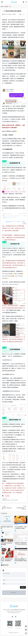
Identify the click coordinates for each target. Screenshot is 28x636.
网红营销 (6, 6)
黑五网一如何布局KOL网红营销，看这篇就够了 (6, 559)
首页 (3, 6)
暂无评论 (6, 565)
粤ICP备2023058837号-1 (14, 632)
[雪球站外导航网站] (14, 2)
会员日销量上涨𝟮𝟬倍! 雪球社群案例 (6, 543)
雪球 (14, 14)
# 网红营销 (7, 495)
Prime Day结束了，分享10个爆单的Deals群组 (21, 527)
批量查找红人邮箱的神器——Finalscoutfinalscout (21, 543)
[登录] (23, 2)
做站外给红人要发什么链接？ (7, 527)
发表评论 (23, 587)
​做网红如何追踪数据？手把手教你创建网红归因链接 (20, 559)
